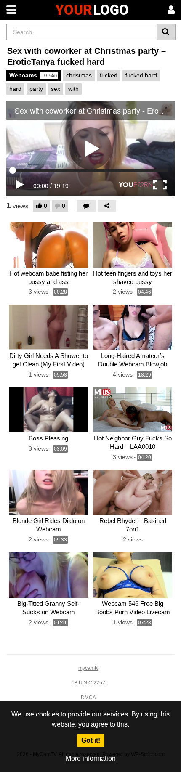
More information (91, 758)
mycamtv (88, 668)
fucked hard (141, 75)
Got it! (90, 740)
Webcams (33, 75)
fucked (108, 75)
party (36, 88)
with (73, 88)
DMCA (88, 697)
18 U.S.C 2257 (88, 683)
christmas (79, 75)
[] (166, 32)
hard (15, 88)
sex (55, 88)
